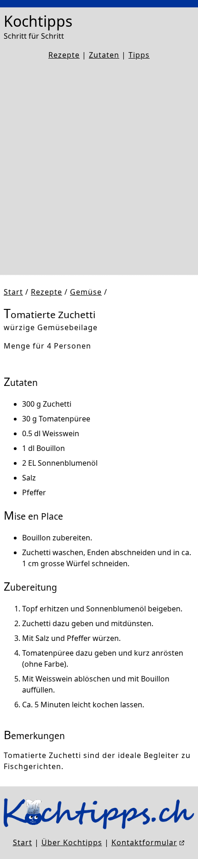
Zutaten (104, 55)
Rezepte (64, 55)
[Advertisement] (99, 168)
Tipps (139, 55)
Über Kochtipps (71, 842)
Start (13, 292)
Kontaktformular (144, 842)
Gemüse (86, 292)
